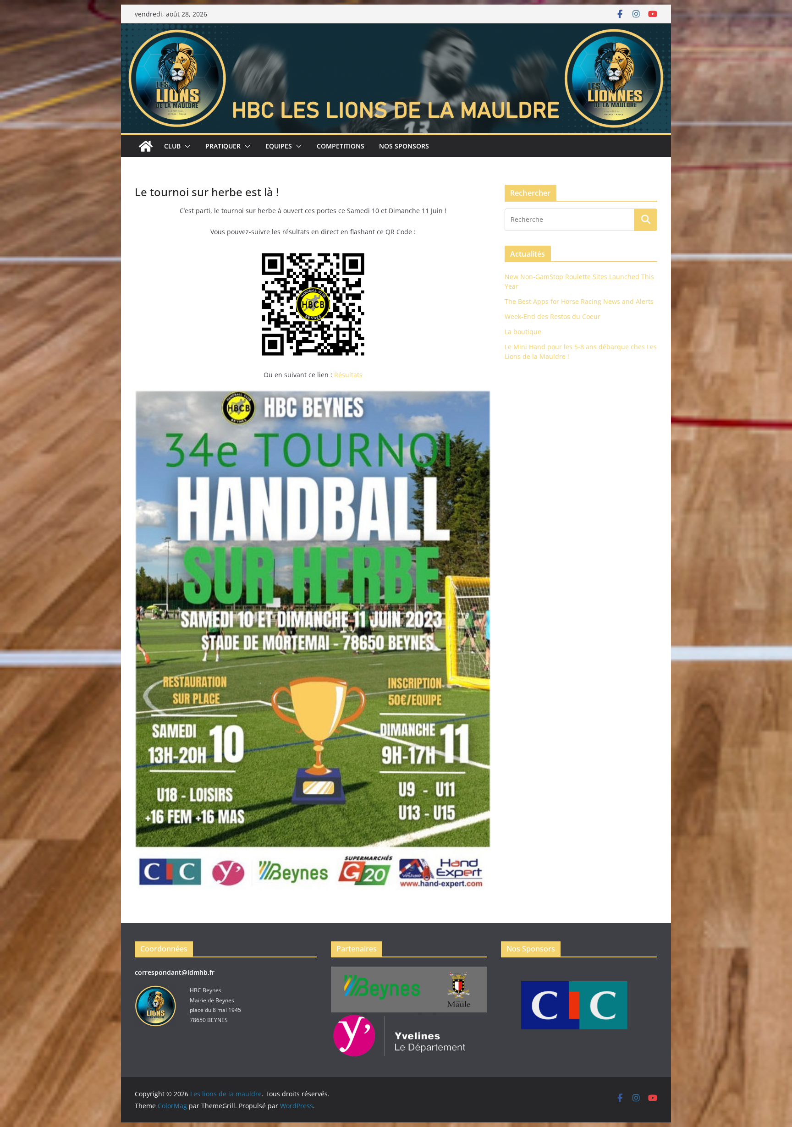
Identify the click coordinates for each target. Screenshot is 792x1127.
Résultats (348, 374)
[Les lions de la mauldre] (396, 30)
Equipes (278, 146)
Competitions (340, 146)
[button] (186, 146)
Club (172, 146)
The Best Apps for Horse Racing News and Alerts (579, 301)
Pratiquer (223, 146)
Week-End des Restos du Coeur (552, 316)
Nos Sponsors (404, 146)
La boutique (523, 331)
